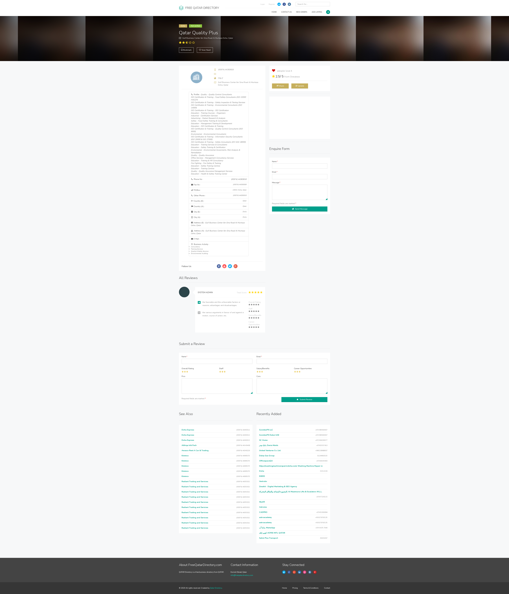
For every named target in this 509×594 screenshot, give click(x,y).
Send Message (301, 209)
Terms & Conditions (311, 588)
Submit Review (306, 399)
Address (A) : (218, 232)
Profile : (218, 134)
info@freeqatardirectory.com (242, 575)
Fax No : (220, 184)
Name (275, 161)
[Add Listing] (328, 12)
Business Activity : (200, 249)
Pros (183, 376)
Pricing (295, 588)
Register (272, 4)
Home (284, 588)
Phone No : (220, 179)
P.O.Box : (220, 190)
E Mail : (196, 239)
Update (301, 86)
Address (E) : (218, 224)
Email (274, 172)
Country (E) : (220, 201)
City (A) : (220, 217)
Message (276, 182)
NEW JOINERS (301, 12)
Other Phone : (220, 195)
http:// (220, 78)
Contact (327, 588)
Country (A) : (220, 206)
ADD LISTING (317, 12)
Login (262, 4)
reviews (295, 76)
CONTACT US (286, 12)
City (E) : (220, 212)
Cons (258, 376)
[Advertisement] (299, 117)
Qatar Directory (216, 588)
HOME (274, 12)
